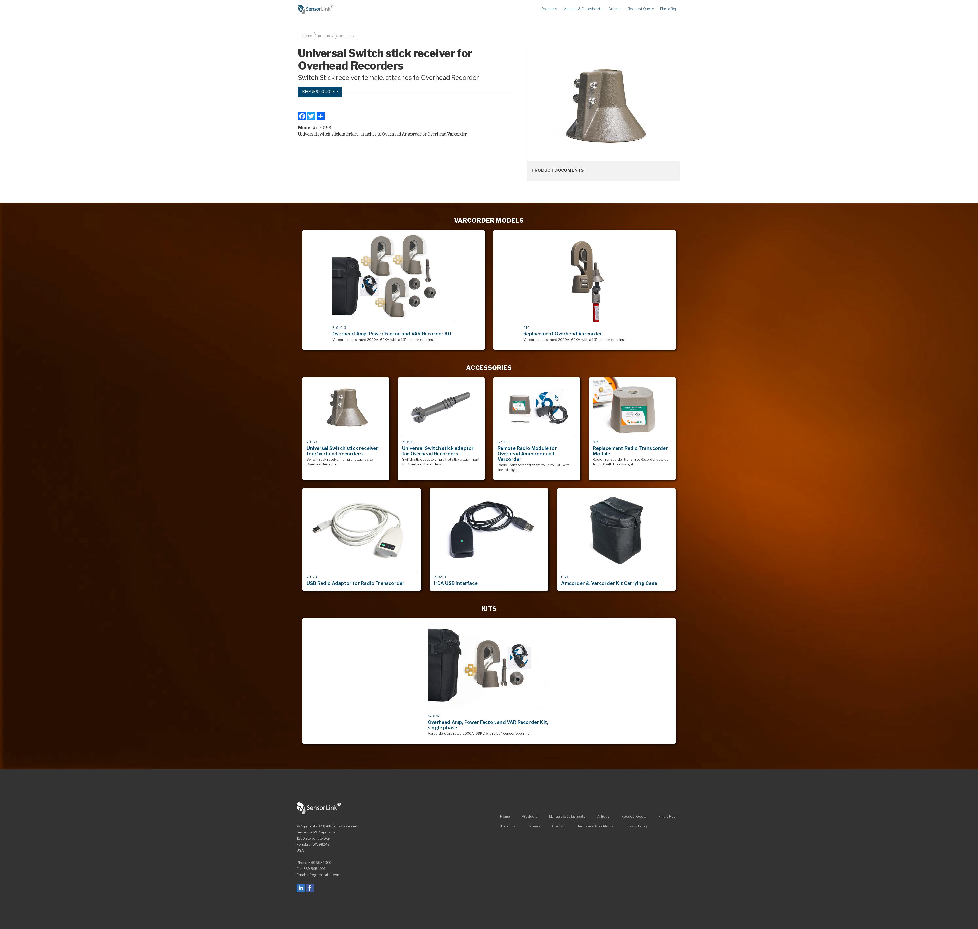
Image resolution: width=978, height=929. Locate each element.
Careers (533, 826)
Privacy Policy (636, 826)
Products (549, 9)
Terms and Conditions (595, 826)
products (325, 36)
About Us (507, 826)
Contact (558, 826)
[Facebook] (302, 116)
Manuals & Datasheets (582, 9)
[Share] (321, 116)
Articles (615, 9)
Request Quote (641, 9)
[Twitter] (311, 116)
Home (316, 9)
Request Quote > (320, 91)
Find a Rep (668, 9)
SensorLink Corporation (319, 808)
